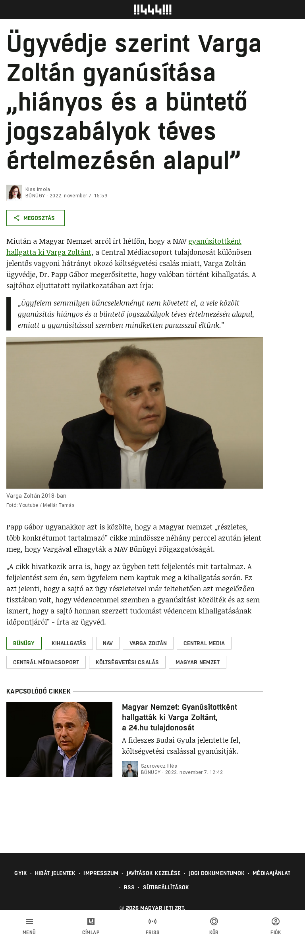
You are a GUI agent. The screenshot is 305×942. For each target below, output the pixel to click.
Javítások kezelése (154, 873)
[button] (24, 643)
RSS (129, 887)
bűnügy (35, 196)
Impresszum (100, 873)
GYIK (20, 873)
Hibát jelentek (55, 873)
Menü (29, 932)
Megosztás (39, 218)
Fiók (275, 932)
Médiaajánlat (271, 873)
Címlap (90, 932)
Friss (153, 932)
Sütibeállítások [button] (166, 887)
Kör (214, 932)
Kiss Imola (37, 189)
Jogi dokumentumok (217, 873)
